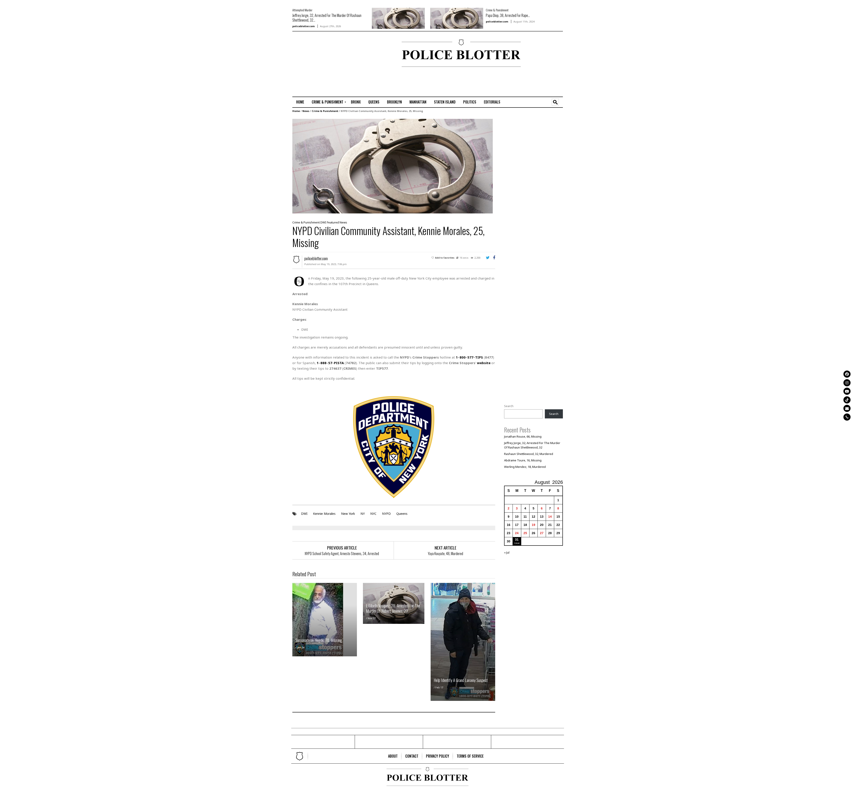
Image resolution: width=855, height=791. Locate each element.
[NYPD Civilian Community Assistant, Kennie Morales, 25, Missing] (392, 166)
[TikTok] (847, 399)
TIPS (479, 357)
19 (533, 525)
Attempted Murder (302, 10)
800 (463, 357)
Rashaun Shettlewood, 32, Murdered (528, 454)
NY (362, 513)
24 (517, 533)
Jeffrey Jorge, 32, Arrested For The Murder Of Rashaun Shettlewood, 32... (326, 18)
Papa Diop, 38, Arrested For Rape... (508, 15)
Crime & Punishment (497, 10)
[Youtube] (847, 391)
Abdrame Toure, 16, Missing (523, 460)
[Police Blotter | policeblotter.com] (299, 756)
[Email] (847, 408)
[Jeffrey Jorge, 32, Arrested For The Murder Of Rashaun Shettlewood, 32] (398, 18)
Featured (333, 222)
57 (330, 363)
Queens (401, 513)
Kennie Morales (324, 513)
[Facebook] (847, 374)
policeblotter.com (303, 26)
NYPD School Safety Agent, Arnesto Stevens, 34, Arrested (342, 553)
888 (323, 363)
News (305, 111)
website (484, 363)
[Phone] (847, 416)
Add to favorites (444, 257)
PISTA (339, 363)
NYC (373, 513)
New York (348, 513)
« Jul (506, 552)
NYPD (386, 513)
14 (550, 516)
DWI (323, 222)
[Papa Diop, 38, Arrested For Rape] (456, 18)
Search (508, 406)
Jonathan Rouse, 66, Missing (523, 436)
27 (542, 533)
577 (470, 357)
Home (296, 111)
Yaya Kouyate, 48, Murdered (445, 553)
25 (525, 533)
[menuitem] (300, 102)
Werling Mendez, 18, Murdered (525, 467)
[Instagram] (847, 382)
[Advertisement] (305, 53)
